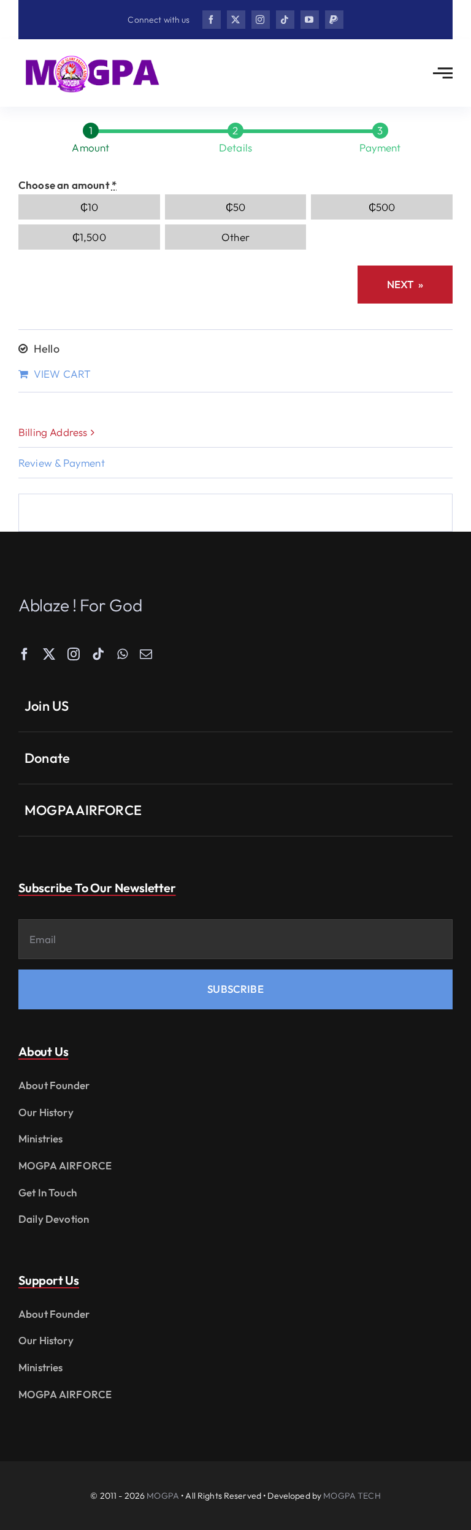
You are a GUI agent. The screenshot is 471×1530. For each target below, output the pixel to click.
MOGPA (163, 1495)
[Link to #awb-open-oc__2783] (443, 73)
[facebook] (211, 19)
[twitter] (236, 19)
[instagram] (260, 19)
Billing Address (53, 432)
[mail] (146, 654)
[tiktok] (285, 19)
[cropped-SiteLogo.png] (92, 56)
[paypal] (334, 19)
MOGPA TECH (351, 1495)
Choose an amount (67, 184)
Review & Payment (61, 462)
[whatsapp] (122, 654)
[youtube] (310, 19)
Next (405, 284)
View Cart (62, 373)
